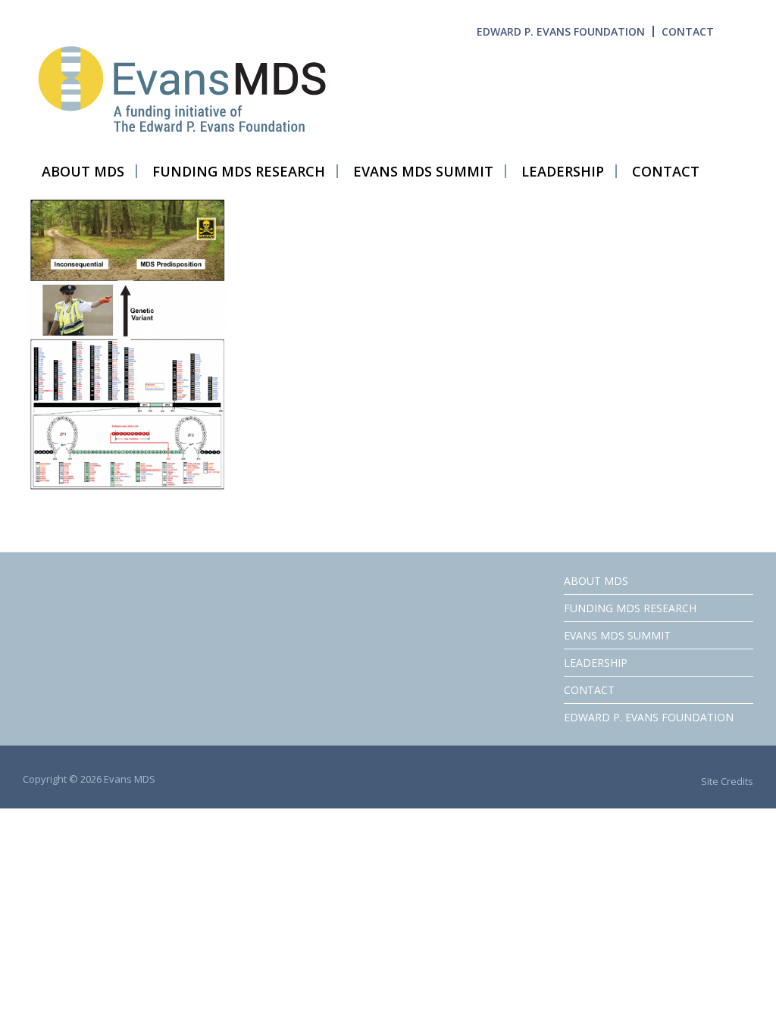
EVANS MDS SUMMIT (617, 635)
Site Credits (727, 781)
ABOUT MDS (596, 581)
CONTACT (688, 31)
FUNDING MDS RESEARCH (630, 608)
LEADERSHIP (595, 662)
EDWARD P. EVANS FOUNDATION (561, 31)
